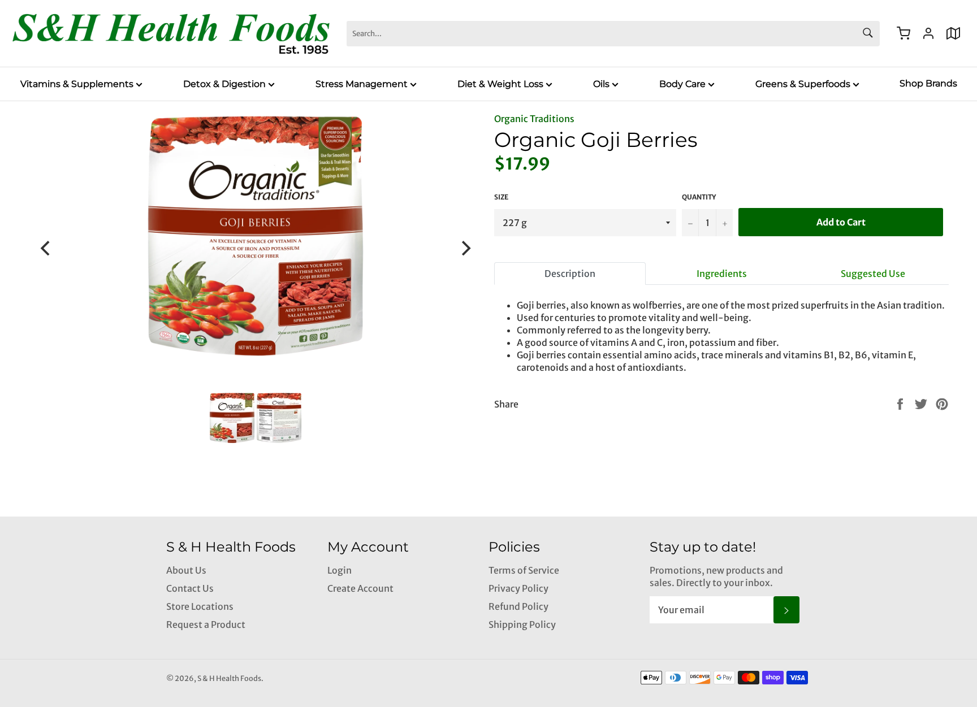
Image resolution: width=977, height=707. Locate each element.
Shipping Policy (522, 624)
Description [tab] (569, 273)
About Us (186, 570)
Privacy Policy (518, 588)
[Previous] (46, 248)
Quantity (699, 197)
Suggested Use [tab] (873, 273)
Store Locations (200, 606)
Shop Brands (928, 83)
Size (501, 197)
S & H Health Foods (229, 678)
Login (339, 570)
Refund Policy (518, 606)
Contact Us (190, 588)
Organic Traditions (534, 118)
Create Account (360, 588)
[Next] (464, 248)
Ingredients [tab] (722, 273)
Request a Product (205, 624)
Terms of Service (523, 570)
